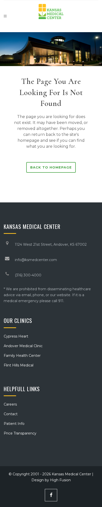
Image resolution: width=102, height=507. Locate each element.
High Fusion (60, 480)
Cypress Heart (16, 336)
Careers (10, 404)
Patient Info (14, 423)
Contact (11, 414)
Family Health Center (22, 355)
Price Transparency (20, 433)
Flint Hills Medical (18, 365)
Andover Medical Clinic (23, 346)
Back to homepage (51, 167)
